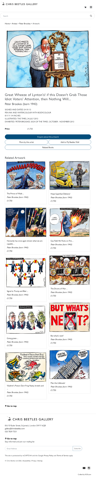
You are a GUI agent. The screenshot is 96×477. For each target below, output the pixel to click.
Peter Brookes (24, 23)
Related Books (48, 147)
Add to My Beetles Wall (70, 142)
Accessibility (26, 460)
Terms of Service (63, 455)
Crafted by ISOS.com (84, 474)
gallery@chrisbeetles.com (15, 428)
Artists (14, 23)
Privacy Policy (48, 455)
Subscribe (77, 448)
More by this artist (26, 142)
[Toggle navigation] (91, 7)
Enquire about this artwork (48, 136)
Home (7, 23)
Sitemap (39, 460)
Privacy (34, 460)
